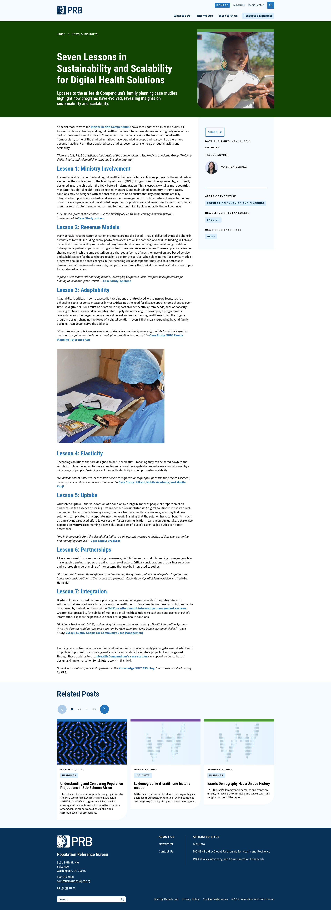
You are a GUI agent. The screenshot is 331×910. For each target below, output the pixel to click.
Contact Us (166, 852)
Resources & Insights (258, 16)
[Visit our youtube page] (70, 888)
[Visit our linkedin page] (66, 888)
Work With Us (228, 16)
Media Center (256, 5)
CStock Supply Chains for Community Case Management (104, 633)
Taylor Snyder (217, 155)
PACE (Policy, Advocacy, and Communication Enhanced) (228, 859)
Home (61, 34)
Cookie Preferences (215, 899)
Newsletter (166, 844)
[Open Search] (270, 5)
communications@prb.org (73, 881)
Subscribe (239, 5)
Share (213, 132)
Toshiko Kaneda (234, 167)
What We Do (182, 16)
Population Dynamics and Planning (235, 203)
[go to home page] (69, 13)
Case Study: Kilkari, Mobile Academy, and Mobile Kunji (121, 484)
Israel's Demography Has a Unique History (238, 783)
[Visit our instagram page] (62, 888)
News (211, 236)
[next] (104, 709)
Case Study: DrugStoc (106, 541)
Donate (222, 5)
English (213, 220)
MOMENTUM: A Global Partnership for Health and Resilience (231, 852)
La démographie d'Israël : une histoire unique (162, 785)
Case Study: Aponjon (117, 281)
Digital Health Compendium (110, 127)
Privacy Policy (190, 899)
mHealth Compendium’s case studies (121, 656)
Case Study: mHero (91, 218)
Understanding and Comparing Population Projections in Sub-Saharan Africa (91, 785)
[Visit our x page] (74, 888)
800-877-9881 (65, 877)
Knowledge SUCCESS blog (136, 668)
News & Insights (85, 34)
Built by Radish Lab (166, 899)
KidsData (199, 844)
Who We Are (205, 16)
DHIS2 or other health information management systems (146, 608)
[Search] (122, 899)
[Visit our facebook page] (58, 888)
